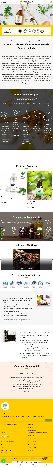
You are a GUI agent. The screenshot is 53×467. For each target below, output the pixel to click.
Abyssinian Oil (31, 202)
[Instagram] (5, 436)
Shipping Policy (32, 430)
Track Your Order (6, 450)
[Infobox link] (26, 259)
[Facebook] (2, 436)
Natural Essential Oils (7, 198)
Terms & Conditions (34, 438)
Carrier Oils (30, 203)
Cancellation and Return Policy (37, 432)
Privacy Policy (32, 435)
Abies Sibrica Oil (5, 197)
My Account (31, 445)
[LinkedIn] (8, 436)
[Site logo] (26, 2)
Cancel (3, 447)
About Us (30, 427)
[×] (3, 461)
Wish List (30, 450)
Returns (3, 445)
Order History (32, 447)
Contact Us (4, 453)
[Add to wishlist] (24, 172)
